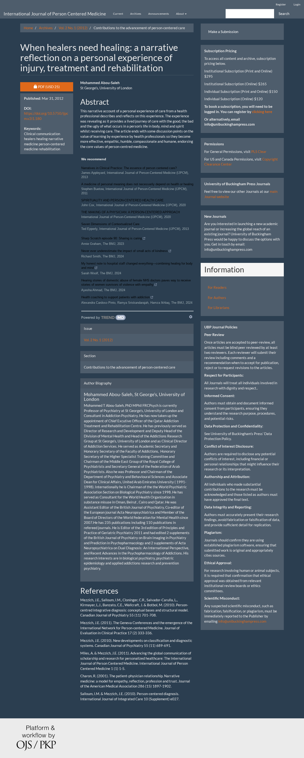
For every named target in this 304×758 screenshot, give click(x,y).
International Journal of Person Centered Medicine (55, 13)
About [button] (180, 13)
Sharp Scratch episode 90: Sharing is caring (111, 238)
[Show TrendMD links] (191, 317)
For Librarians (218, 307)
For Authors (217, 297)
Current (118, 13)
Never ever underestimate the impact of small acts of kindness (124, 251)
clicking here (262, 111)
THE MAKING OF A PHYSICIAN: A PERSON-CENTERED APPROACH (130, 212)
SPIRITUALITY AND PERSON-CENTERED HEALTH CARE (122, 200)
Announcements (158, 13)
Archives (135, 13)
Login (297, 4)
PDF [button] (55, 86)
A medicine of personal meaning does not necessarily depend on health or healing (137, 184)
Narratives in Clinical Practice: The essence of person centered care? (129, 168)
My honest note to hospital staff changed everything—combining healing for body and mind (137, 266)
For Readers (217, 287)
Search (284, 13)
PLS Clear (258, 151)
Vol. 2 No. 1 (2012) (73, 28)
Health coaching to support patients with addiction (115, 297)
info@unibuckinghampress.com (242, 621)
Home (28, 28)
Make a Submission (223, 31)
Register (281, 4)
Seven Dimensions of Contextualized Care (110, 224)
